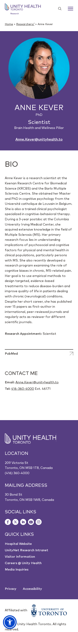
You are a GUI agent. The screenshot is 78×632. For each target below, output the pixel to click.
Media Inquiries (16, 569)
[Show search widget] (58, 8)
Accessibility (32, 588)
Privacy (10, 588)
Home (9, 24)
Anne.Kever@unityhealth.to (39, 139)
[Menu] (70, 8)
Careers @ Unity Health (23, 563)
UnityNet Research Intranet (26, 550)
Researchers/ (25, 24)
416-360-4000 (22, 388)
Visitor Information (20, 556)
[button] (10, 622)
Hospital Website (18, 543)
